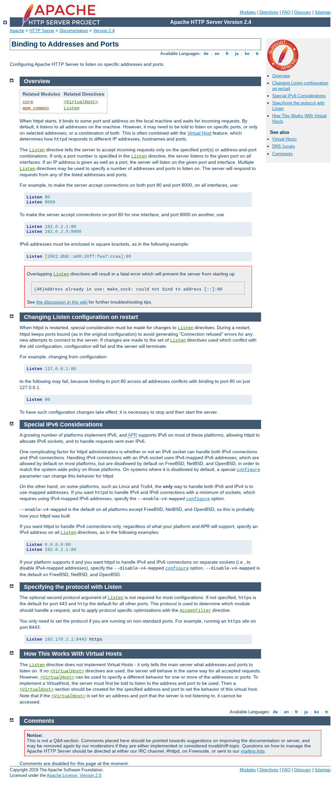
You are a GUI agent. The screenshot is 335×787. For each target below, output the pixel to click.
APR (132, 435)
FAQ (286, 12)
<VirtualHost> (81, 101)
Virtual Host (199, 133)
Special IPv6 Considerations (299, 95)
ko (247, 53)
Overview (281, 75)
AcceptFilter (195, 610)
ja (237, 53)
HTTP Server (41, 30)
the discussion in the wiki (61, 302)
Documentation (74, 30)
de (206, 53)
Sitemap (322, 12)
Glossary (302, 12)
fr (227, 53)
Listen (71, 108)
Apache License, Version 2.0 (74, 775)
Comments (282, 153)
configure (248, 469)
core (28, 101)
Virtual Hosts (284, 139)
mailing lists (253, 751)
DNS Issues (283, 146)
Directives (268, 12)
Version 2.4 (104, 30)
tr (257, 53)
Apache (17, 30)
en (217, 53)
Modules (248, 12)
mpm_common (36, 108)
